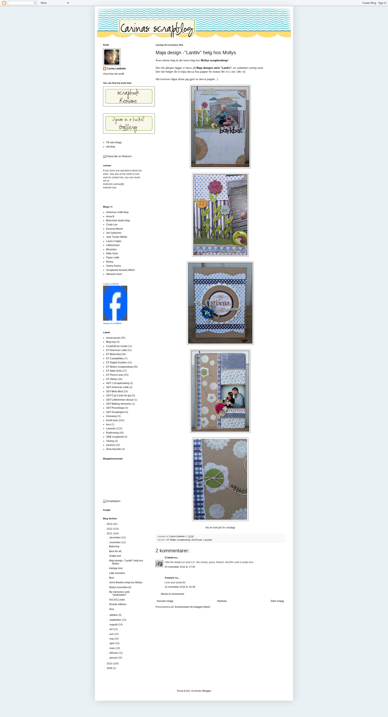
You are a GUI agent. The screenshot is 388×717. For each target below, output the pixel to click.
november (115, 542)
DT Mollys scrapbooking (178, 540)
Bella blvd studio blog (118, 220)
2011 (110, 533)
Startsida (222, 601)
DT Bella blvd (113, 354)
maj (112, 638)
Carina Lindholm (116, 68)
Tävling (110, 441)
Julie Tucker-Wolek (116, 236)
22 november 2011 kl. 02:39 (180, 586)
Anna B (110, 216)
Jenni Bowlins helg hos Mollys (125, 582)
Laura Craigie (113, 241)
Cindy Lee (111, 224)
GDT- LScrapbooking (117, 383)
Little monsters (117, 573)
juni (112, 634)
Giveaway (111, 416)
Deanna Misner (114, 228)
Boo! (111, 577)
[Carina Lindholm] (115, 319)
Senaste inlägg (165, 601)
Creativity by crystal (116, 346)
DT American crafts (116, 350)
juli (111, 629)
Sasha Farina (113, 265)
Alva (111, 609)
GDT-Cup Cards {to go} (118, 395)
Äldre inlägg (277, 601)
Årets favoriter (113, 449)
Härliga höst (115, 568)
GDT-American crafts (117, 387)
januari (114, 657)
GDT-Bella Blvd (114, 391)
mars (113, 648)
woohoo (110, 445)
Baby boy (114, 546)
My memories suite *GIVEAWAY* (119, 593)
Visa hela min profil (113, 73)
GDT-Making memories (118, 403)
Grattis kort (115, 556)
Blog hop (111, 341)
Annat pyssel (113, 337)
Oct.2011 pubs (117, 599)
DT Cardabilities (115, 358)
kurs (108, 424)
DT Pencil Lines (114, 374)
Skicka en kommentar (172, 594)
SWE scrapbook (115, 436)
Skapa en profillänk (112, 323)
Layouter (207, 540)
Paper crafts (112, 257)
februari (114, 652)
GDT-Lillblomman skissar (120, 399)
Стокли (169, 557)
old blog (110, 146)
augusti (114, 624)
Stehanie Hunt (114, 274)
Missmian (111, 249)
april (112, 643)
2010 (110, 663)
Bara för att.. (115, 551)
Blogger (206, 690)
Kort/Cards (197, 540)
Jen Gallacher (113, 232)
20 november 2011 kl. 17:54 (180, 566)
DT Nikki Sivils (114, 370)
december (115, 537)
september (116, 619)
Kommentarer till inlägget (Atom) (192, 607)
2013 (110, 524)
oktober (114, 615)
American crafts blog (117, 212)
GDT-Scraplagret (115, 412)
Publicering (112, 432)
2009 (110, 668)
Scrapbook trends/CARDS (120, 270)
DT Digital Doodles (116, 362)
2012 (110, 528)
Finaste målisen (118, 604)
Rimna (109, 261)
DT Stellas (111, 379)
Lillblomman (113, 245)
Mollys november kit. (120, 587)
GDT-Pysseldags (115, 407)
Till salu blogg (113, 142)
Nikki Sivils (112, 253)
